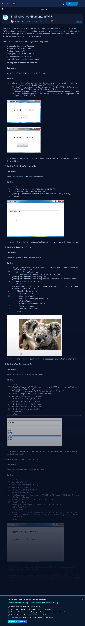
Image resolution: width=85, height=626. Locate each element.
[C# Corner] (8, 3)
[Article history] (27, 21)
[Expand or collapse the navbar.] (2, 3)
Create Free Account (17, 622)
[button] (81, 4)
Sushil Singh (19, 21)
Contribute (72, 4)
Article (79, 21)
